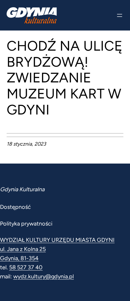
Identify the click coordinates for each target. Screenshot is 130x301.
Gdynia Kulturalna (22, 189)
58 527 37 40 (26, 267)
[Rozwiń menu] (119, 15)
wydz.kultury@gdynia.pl (43, 276)
